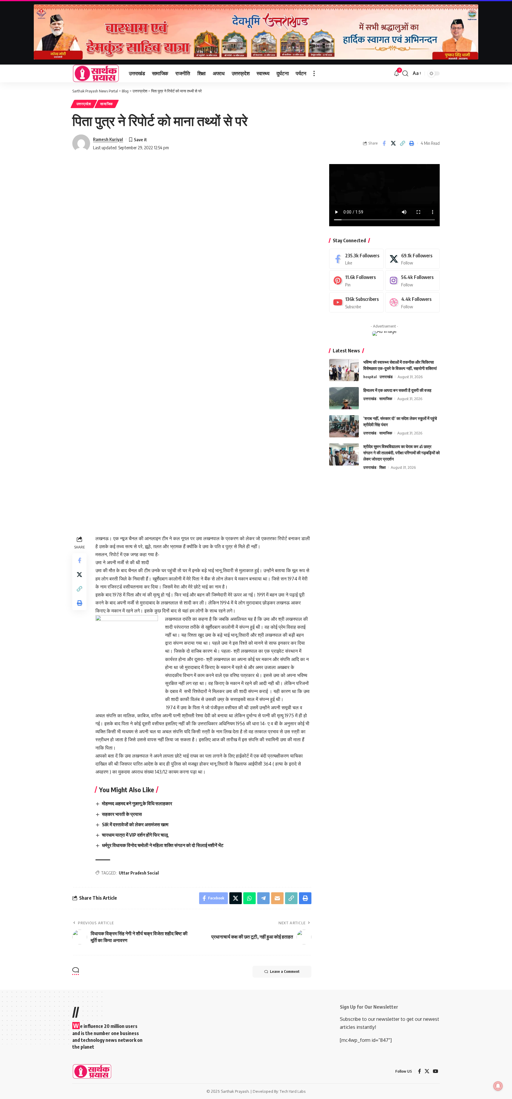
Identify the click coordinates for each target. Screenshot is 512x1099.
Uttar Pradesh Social (139, 872)
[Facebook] (356, 259)
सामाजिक (106, 104)
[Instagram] (412, 280)
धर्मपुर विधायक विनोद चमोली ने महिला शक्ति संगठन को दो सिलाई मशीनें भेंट (163, 845)
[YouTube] (435, 1071)
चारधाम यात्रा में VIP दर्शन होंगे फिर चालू (135, 835)
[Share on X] (393, 143)
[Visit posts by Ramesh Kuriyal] (81, 143)
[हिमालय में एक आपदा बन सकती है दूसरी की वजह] (344, 398)
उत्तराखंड (386, 376)
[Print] (411, 143)
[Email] (277, 898)
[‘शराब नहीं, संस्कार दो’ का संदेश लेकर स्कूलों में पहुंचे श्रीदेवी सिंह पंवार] (344, 426)
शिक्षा (382, 467)
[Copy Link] (402, 143)
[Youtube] (356, 302)
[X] (412, 259)
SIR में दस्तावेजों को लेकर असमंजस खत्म (135, 824)
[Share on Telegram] (263, 898)
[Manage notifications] (498, 1086)
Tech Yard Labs (293, 1091)
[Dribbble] (412, 302)
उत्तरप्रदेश (83, 104)
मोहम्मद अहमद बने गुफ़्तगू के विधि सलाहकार (137, 803)
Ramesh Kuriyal (108, 139)
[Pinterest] (356, 280)
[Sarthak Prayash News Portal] (95, 73)
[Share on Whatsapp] (249, 898)
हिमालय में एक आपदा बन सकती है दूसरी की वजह (397, 390)
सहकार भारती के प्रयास (122, 814)
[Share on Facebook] (384, 143)
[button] (314, 73)
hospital (370, 376)
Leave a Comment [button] (285, 971)
